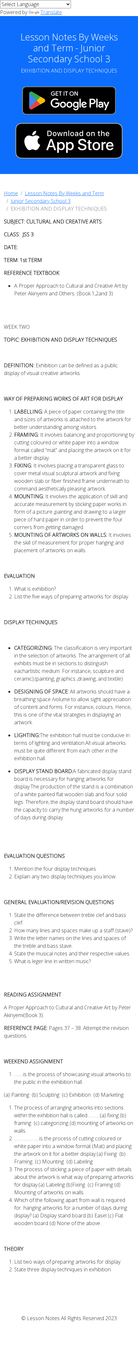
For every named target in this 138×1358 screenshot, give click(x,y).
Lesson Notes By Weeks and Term (64, 193)
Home (11, 193)
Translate (51, 12)
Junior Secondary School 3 (41, 201)
